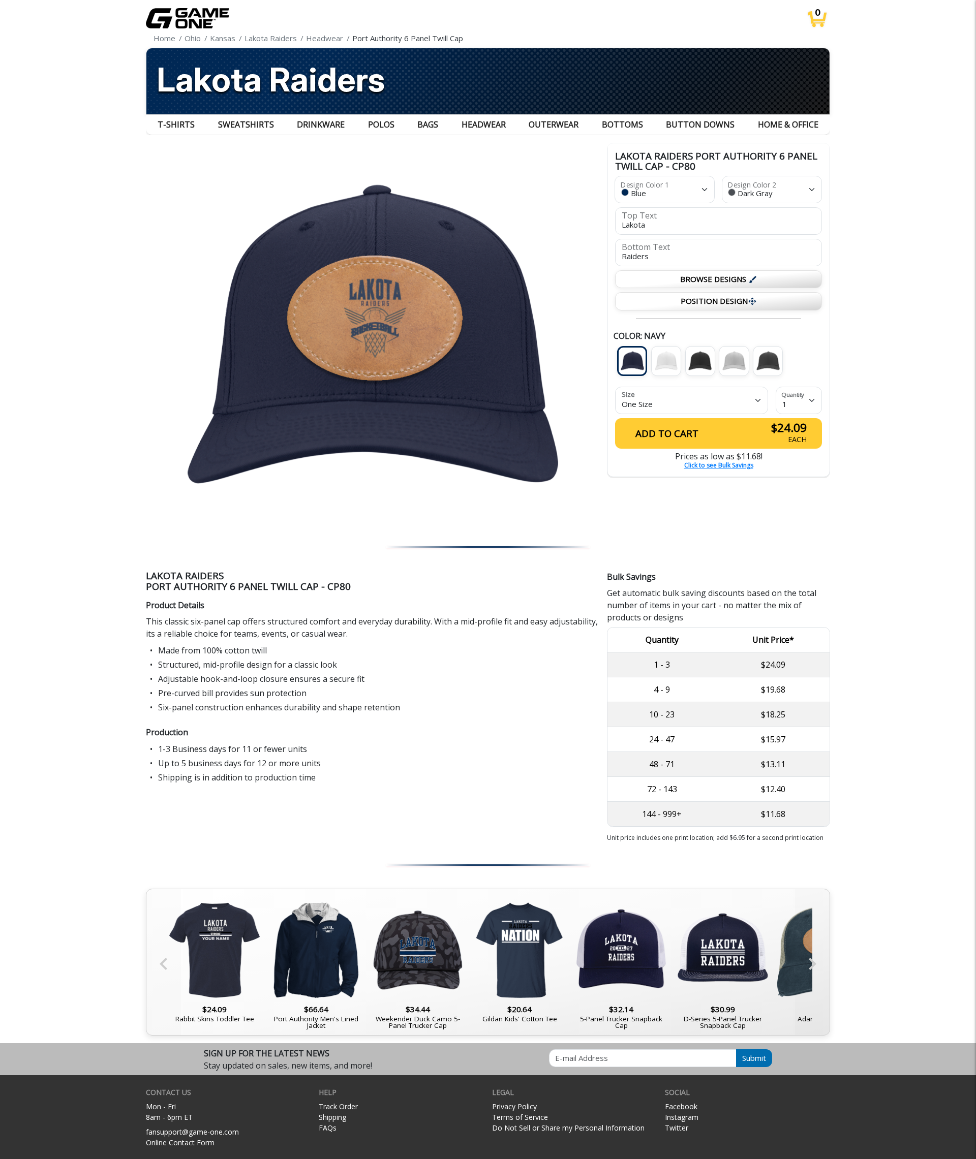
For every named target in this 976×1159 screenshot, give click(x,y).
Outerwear (553, 124)
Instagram (681, 1117)
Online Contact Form (180, 1142)
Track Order (338, 1106)
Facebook (681, 1106)
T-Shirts (176, 124)
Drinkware (321, 124)
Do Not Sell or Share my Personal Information (568, 1128)
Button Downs (700, 124)
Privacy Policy (514, 1106)
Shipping (332, 1117)
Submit (754, 1058)
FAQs (328, 1128)
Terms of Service (520, 1117)
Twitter (676, 1128)
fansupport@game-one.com (192, 1132)
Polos (381, 124)
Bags (427, 124)
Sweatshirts (246, 124)
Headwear (484, 124)
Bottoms (622, 124)
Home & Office (788, 124)
